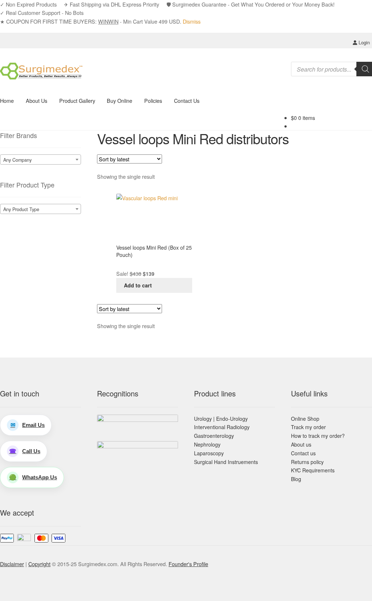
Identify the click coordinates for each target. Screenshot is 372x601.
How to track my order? (318, 435)
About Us (36, 100)
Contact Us (186, 100)
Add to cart (138, 285)
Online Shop (305, 418)
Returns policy (307, 461)
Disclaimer (12, 564)
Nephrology (207, 444)
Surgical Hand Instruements (226, 461)
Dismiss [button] (192, 21)
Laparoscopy (209, 453)
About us (301, 444)
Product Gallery (77, 100)
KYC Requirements (313, 470)
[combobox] (40, 159)
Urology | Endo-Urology (221, 418)
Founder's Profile (188, 564)
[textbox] (40, 160)
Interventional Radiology (222, 427)
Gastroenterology (214, 435)
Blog (296, 479)
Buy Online (119, 100)
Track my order (308, 427)
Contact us (303, 453)
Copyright (39, 564)
